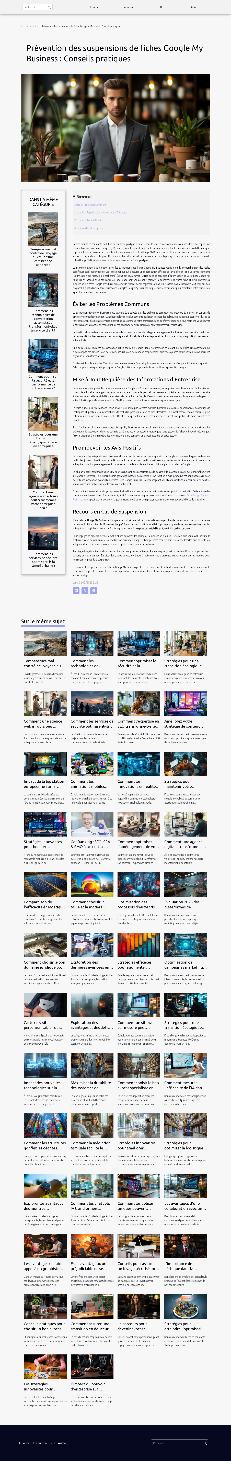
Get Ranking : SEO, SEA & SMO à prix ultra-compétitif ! (90, 847)
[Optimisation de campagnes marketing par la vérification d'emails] (185, 944)
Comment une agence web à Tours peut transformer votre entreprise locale (43, 500)
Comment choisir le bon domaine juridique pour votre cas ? (44, 967)
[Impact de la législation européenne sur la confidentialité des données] (45, 763)
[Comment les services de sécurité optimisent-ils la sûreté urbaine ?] (43, 533)
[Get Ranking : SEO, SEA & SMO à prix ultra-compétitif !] (92, 824)
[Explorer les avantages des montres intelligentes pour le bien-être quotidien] (45, 1185)
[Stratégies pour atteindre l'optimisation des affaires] (185, 1306)
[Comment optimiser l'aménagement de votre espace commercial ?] (139, 824)
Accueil (25, 26)
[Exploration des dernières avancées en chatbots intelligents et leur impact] (92, 944)
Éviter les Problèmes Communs (90, 204)
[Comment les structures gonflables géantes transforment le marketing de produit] (45, 1125)
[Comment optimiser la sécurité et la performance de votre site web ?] (43, 355)
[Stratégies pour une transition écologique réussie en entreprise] (43, 413)
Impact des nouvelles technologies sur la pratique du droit (42, 1088)
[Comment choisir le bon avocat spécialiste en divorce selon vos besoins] (139, 1065)
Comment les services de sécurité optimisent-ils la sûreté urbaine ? (43, 559)
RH (160, 7)
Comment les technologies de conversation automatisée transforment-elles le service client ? (43, 320)
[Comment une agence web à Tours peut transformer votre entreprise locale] (43, 471)
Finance (94, 7)
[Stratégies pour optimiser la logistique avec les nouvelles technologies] (185, 1125)
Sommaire (84, 196)
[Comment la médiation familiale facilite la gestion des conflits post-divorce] (92, 1125)
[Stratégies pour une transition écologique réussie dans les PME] (185, 1004)
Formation (127, 7)
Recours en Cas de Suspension (89, 228)
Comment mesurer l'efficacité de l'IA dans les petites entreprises (184, 1088)
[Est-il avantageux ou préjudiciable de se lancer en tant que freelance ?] (92, 1245)
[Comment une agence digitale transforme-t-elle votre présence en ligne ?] (185, 824)
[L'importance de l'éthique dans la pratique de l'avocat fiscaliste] (185, 1245)
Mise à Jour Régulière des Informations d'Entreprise (100, 212)
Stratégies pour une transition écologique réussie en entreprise (43, 440)
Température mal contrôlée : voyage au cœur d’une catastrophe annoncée (43, 257)
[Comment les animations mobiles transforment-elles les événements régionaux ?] (92, 763)
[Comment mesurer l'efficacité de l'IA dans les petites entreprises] (185, 1065)
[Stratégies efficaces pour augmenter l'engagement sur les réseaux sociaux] (139, 944)
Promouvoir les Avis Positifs (88, 220)
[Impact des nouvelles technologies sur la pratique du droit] (45, 1065)
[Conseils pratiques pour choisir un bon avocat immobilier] (45, 1306)
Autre (193, 7)
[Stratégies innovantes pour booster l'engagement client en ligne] (45, 824)
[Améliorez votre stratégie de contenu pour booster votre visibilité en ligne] (185, 703)
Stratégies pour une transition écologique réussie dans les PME (183, 1027)
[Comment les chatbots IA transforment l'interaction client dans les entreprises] (92, 1185)
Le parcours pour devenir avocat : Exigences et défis (133, 1329)
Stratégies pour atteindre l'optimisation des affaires (185, 1329)
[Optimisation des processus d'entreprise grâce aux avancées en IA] (139, 884)
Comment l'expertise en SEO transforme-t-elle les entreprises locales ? (138, 726)
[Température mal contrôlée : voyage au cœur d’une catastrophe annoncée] (43, 228)
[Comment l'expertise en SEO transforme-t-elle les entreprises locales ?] (139, 703)
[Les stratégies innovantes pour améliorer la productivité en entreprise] (45, 1366)
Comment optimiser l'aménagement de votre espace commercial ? (139, 847)
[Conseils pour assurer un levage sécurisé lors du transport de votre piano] (139, 1245)
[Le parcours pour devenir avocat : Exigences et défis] (139, 1306)
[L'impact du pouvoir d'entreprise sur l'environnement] (92, 1366)
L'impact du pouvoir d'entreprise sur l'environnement (88, 1389)
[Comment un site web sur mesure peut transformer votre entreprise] (139, 1004)
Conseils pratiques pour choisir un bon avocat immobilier (44, 1329)
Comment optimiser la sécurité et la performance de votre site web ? (43, 382)
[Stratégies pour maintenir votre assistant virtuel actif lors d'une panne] (185, 763)
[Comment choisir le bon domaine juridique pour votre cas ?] (45, 944)
